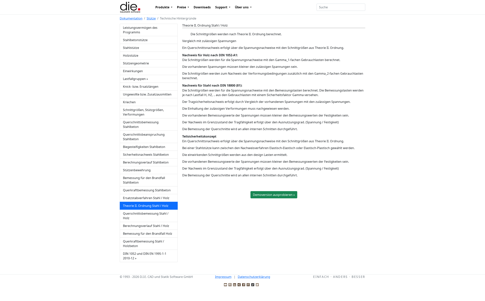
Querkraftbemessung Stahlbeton (147, 190)
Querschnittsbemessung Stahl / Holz (145, 215)
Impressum (223, 277)
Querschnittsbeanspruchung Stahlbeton (144, 136)
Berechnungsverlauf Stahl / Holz (146, 226)
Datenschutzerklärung (254, 277)
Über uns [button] (242, 7)
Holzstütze (130, 55)
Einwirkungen (133, 71)
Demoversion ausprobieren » (274, 195)
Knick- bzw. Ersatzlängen (140, 86)
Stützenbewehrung (137, 170)
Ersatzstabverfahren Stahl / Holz (146, 198)
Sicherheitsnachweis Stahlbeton (146, 154)
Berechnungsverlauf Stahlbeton (146, 162)
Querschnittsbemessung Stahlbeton (141, 124)
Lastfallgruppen (135, 79)
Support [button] (221, 7)
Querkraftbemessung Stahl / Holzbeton (143, 243)
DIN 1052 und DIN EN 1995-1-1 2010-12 (144, 256)
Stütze (151, 18)
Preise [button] (182, 7)
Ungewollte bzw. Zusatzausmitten (147, 94)
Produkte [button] (162, 7)
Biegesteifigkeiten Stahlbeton (144, 147)
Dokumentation (131, 18)
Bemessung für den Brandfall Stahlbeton (144, 180)
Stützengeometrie (136, 63)
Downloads (202, 7)
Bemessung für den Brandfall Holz (147, 233)
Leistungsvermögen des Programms (140, 30)
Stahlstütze (131, 48)
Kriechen (129, 102)
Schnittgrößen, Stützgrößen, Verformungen (143, 112)
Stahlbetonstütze (135, 40)
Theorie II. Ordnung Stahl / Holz (145, 206)
